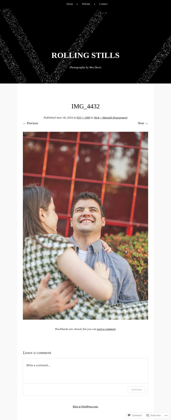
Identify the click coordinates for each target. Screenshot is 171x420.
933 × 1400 (83, 117)
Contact (103, 4)
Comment (136, 389)
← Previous (30, 123)
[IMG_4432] (85, 318)
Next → (143, 123)
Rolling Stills (85, 55)
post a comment (106, 329)
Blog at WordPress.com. (85, 406)
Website (86, 4)
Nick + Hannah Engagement (110, 117)
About (69, 4)
